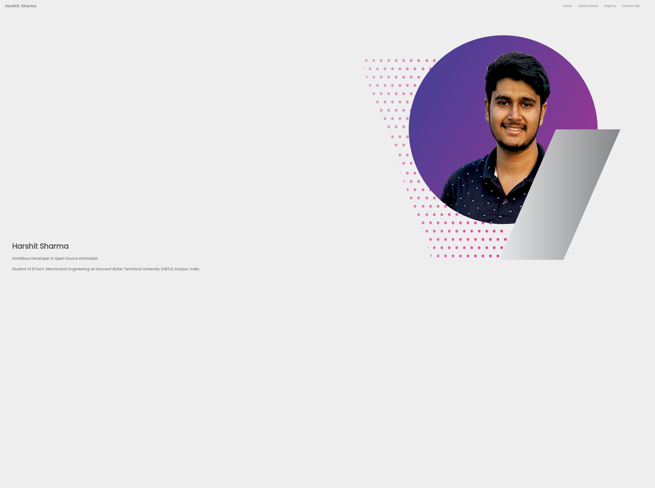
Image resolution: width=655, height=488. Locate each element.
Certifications (588, 6)
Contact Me (630, 6)
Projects (610, 6)
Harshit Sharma (20, 6)
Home (567, 6)
